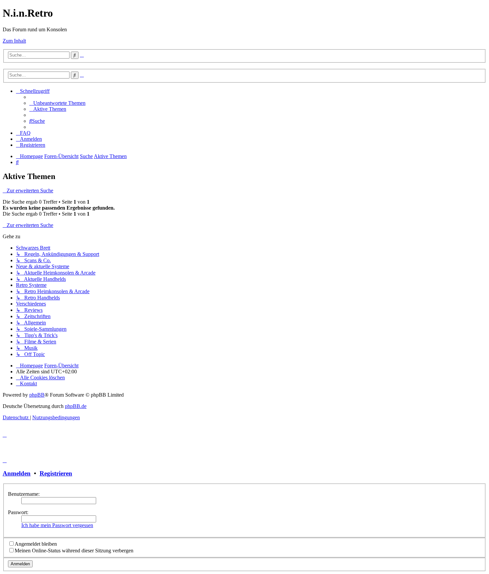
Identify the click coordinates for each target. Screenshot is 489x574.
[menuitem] (57, 103)
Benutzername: (24, 494)
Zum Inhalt (14, 41)
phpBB (37, 395)
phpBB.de (75, 406)
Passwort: (18, 512)
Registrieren (56, 473)
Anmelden (17, 473)
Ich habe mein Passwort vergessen (57, 525)
